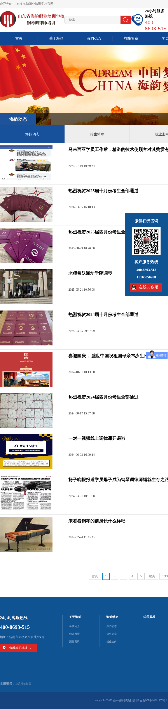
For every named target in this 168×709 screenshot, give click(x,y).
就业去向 (111, 641)
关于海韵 (56, 38)
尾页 (152, 576)
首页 (18, 38)
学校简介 (74, 626)
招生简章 (131, 38)
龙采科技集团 (23, 683)
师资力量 (74, 633)
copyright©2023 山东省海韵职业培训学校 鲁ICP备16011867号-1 (131, 700)
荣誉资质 (74, 641)
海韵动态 (94, 38)
